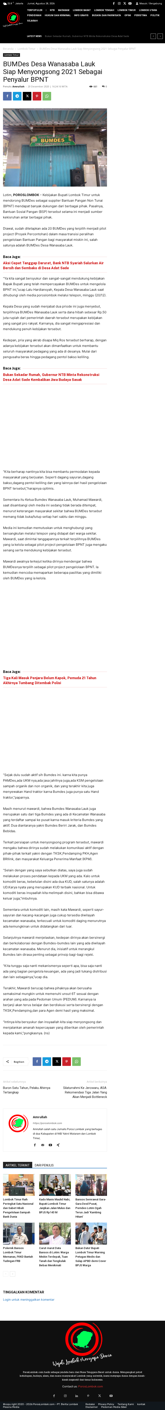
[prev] (153, 36)
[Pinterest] (37, 96)
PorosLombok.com (90, 1386)
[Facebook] (113, 3)
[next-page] (12, 1274)
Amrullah (18, 86)
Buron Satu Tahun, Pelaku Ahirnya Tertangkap (26, 1090)
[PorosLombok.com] (13, 20)
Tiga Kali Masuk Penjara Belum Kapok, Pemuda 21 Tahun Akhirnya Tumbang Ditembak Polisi (49, 680)
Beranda (8, 49)
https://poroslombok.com (47, 1123)
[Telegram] (17, 96)
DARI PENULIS (44, 1165)
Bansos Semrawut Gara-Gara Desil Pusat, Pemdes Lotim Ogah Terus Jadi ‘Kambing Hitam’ (90, 1208)
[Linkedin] (77, 1396)
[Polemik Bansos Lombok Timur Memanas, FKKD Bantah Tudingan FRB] (19, 1233)
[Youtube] (130, 3)
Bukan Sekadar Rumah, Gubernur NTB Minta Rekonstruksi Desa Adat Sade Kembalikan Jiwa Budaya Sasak (51, 377)
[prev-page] (5, 1274)
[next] (160, 36)
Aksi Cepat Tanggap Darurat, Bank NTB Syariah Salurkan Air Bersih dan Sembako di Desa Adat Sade (53, 265)
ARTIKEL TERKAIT (18, 1165)
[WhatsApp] (47, 96)
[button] (158, 27)
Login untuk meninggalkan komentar (28, 1299)
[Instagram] (119, 3)
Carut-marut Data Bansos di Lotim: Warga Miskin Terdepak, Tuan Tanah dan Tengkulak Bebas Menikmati (54, 1256)
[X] (124, 3)
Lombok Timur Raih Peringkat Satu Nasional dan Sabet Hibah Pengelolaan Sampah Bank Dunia (18, 1208)
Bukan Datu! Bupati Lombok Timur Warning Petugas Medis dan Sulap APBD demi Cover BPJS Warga (90, 1256)
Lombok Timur (26, 49)
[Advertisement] (55, 427)
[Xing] (59, 1145)
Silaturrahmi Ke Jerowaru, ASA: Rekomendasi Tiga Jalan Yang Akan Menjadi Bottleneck (85, 1092)
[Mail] (44, 1145)
